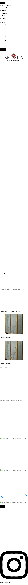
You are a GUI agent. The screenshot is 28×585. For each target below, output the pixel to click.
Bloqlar (4, 16)
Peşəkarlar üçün (6, 5)
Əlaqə (3, 18)
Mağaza (4, 10)
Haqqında (4, 8)
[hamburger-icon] (2, 3)
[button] (14, 425)
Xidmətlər (5, 13)
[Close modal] (2, 506)
